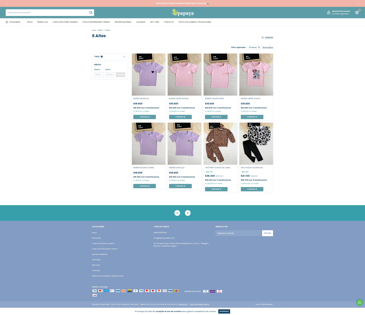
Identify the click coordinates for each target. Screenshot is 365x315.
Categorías (14, 22)
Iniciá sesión (344, 11)
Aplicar (120, 75)
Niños (100, 30)
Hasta (107, 69)
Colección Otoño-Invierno (65, 22)
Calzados (140, 22)
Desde (97, 69)
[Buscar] (90, 12)
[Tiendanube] (264, 304)
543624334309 (160, 232)
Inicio (30, 22)
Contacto (169, 22)
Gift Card (154, 22)
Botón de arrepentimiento (199, 304)
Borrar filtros (268, 47)
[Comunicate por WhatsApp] (359, 302)
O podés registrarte (340, 14)
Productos (42, 22)
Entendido (224, 311)
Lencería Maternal (123, 22)
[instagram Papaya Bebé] (177, 213)
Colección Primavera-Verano (96, 22)
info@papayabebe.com (164, 238)
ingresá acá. (183, 304)
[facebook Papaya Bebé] (188, 213)
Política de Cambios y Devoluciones (195, 22)
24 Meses (253, 47)
